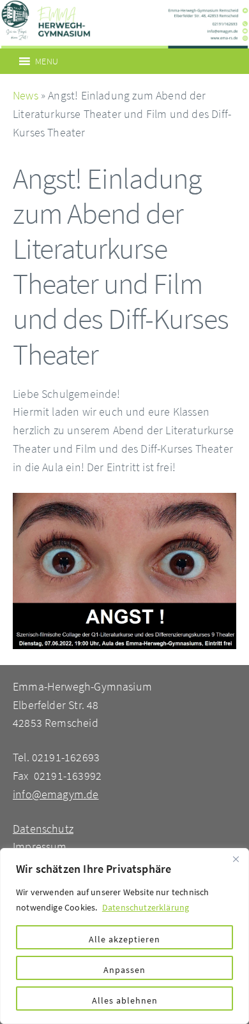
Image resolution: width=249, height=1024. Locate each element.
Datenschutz (43, 828)
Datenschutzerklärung (146, 907)
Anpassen (124, 970)
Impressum (40, 846)
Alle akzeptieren (124, 939)
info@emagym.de (56, 794)
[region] (124, 936)
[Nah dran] (235, 859)
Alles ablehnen (125, 1000)
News (25, 95)
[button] (46, 61)
